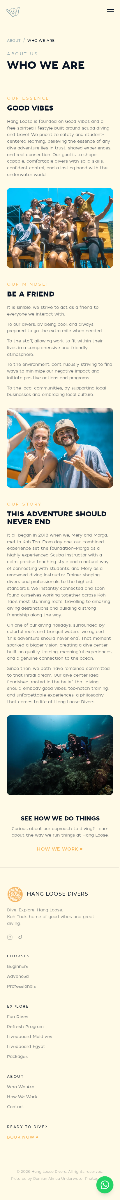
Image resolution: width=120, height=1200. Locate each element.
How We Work (22, 1097)
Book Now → (23, 1138)
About (14, 41)
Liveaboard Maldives (29, 1037)
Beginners (17, 967)
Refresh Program (25, 1027)
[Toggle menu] (111, 12)
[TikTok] (20, 937)
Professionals (21, 987)
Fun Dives (17, 1017)
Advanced (18, 977)
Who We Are (20, 1087)
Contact (15, 1107)
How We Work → (60, 849)
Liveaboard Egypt (26, 1047)
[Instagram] (10, 937)
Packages (17, 1057)
